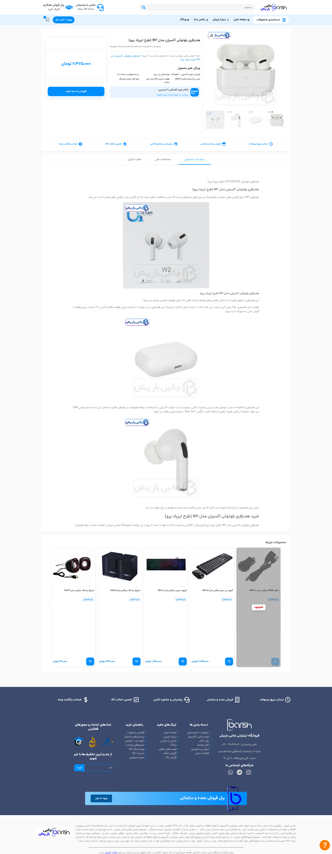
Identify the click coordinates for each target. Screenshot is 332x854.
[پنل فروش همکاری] (69, 7)
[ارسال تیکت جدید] (324, 846)
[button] (211, 36)
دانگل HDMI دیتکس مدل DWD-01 (264, 590)
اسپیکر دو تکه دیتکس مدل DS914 (79, 590)
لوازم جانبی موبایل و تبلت (181, 56)
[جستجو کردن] (142, 7)
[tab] (194, 160)
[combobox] (200, 7)
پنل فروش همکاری (53, 5)
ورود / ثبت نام (64, 20)
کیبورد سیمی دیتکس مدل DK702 (172, 590)
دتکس (274, 586)
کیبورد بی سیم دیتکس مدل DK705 (217, 590)
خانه (198, 56)
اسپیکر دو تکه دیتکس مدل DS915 (125, 590)
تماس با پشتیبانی (85, 5)
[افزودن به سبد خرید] (229, 661)
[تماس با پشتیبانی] (100, 7)
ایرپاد (144, 56)
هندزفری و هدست (158, 56)
